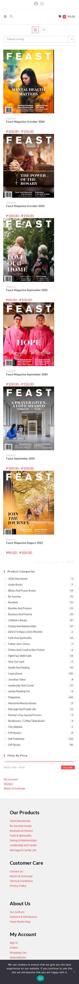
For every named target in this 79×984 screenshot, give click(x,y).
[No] (74, 972)
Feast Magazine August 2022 (24, 542)
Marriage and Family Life (22, 709)
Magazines (11, 118)
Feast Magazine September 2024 (27, 374)
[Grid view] (35, 30)
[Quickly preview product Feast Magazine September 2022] (74, 225)
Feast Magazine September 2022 (27, 290)
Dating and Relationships (22, 626)
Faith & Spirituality (20, 835)
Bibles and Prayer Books (22, 590)
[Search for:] (10, 16)
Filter (67, 767)
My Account (10, 779)
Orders (14, 947)
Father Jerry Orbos (19, 643)
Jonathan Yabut (17, 679)
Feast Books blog (20, 921)
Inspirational (15, 673)
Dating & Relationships (23, 840)
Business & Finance (21, 830)
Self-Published (16, 738)
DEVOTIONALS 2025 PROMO (25, 631)
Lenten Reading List (19, 691)
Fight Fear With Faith (19, 655)
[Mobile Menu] (5, 16)
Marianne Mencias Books (22, 703)
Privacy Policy (18, 885)
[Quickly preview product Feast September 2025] (74, 393)
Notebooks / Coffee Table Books (26, 720)
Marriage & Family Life (23, 850)
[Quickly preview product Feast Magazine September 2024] (74, 309)
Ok (40, 978)
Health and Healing (19, 667)
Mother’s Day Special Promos (24, 715)
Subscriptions (18, 957)
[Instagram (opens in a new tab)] (42, 4)
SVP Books (14, 744)
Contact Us (16, 871)
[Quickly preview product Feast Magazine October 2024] (74, 56)
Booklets (13, 602)
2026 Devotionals (20, 821)
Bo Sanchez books (21, 826)
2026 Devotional (17, 578)
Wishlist (8, 784)
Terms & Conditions (21, 881)
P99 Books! (14, 732)
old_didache (15, 726)
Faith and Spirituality (20, 637)
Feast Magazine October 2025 (25, 206)
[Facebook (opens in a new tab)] (36, 4)
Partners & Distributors (23, 916)
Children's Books (17, 620)
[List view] (43, 30)
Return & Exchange (14, 788)
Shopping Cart (18, 952)
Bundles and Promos (20, 608)
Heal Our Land (16, 661)
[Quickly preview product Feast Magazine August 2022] (74, 477)
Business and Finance (20, 614)
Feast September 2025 (20, 458)
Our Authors (17, 912)
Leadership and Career (21, 685)
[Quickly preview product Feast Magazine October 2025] (74, 141)
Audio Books (15, 584)
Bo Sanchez (14, 596)
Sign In (14, 942)
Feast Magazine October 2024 (25, 121)
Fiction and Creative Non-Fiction (26, 649)
